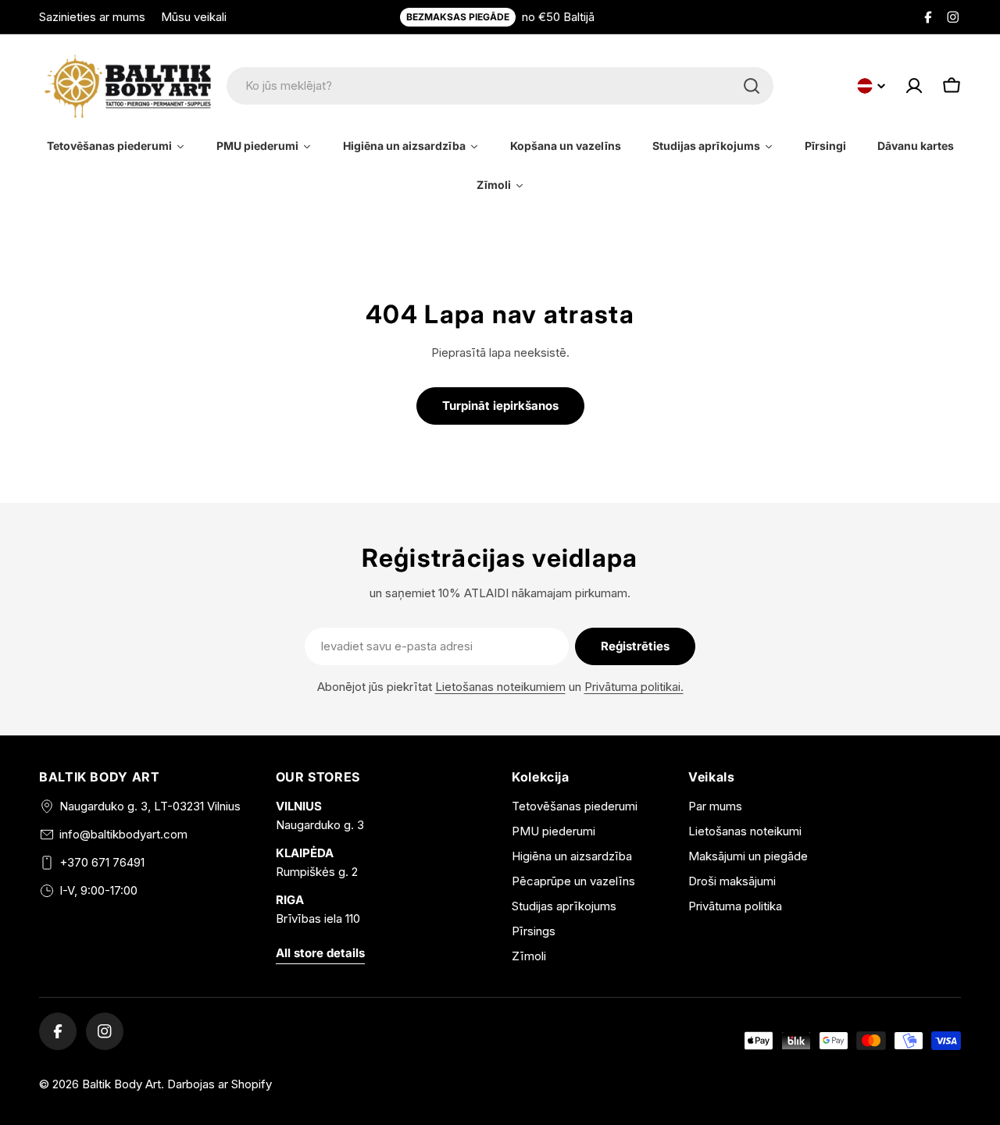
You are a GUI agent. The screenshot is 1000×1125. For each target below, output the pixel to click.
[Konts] (914, 86)
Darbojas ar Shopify (219, 1084)
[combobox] (500, 86)
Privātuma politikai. (634, 686)
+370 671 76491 (102, 862)
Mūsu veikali (194, 16)
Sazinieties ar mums (92, 16)
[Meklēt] (751, 86)
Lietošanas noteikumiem (500, 686)
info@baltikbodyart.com (123, 834)
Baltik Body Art (121, 1084)
